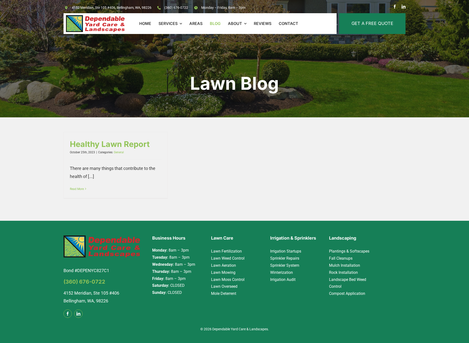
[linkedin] (403, 7)
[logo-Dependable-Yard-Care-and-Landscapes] (95, 17)
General (119, 152)
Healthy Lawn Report (110, 144)
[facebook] (395, 7)
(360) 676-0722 (176, 8)
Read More (77, 189)
